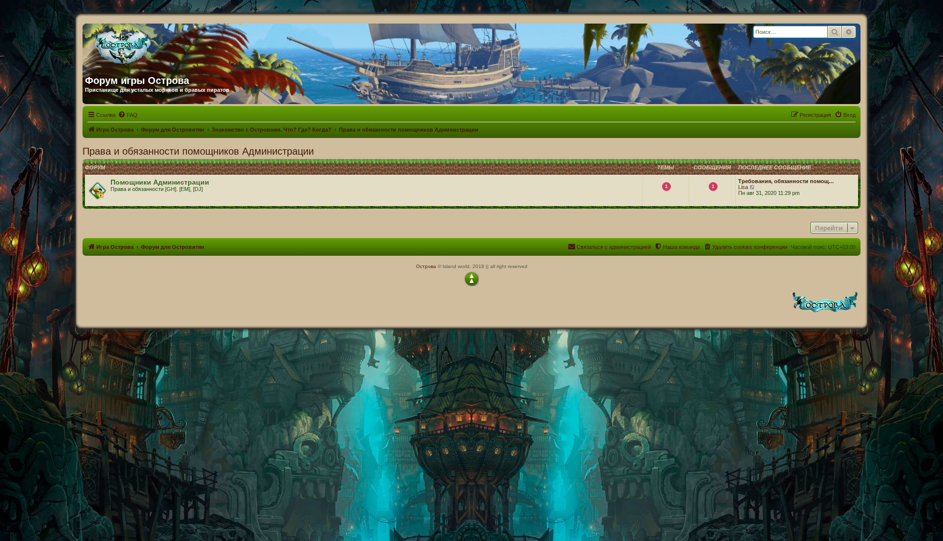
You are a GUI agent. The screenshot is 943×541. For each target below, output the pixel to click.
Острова (426, 266)
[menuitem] (128, 115)
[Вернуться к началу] (471, 278)
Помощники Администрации (160, 182)
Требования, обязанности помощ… (786, 181)
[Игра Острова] (179, 45)
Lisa (743, 187)
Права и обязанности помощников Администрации (198, 151)
